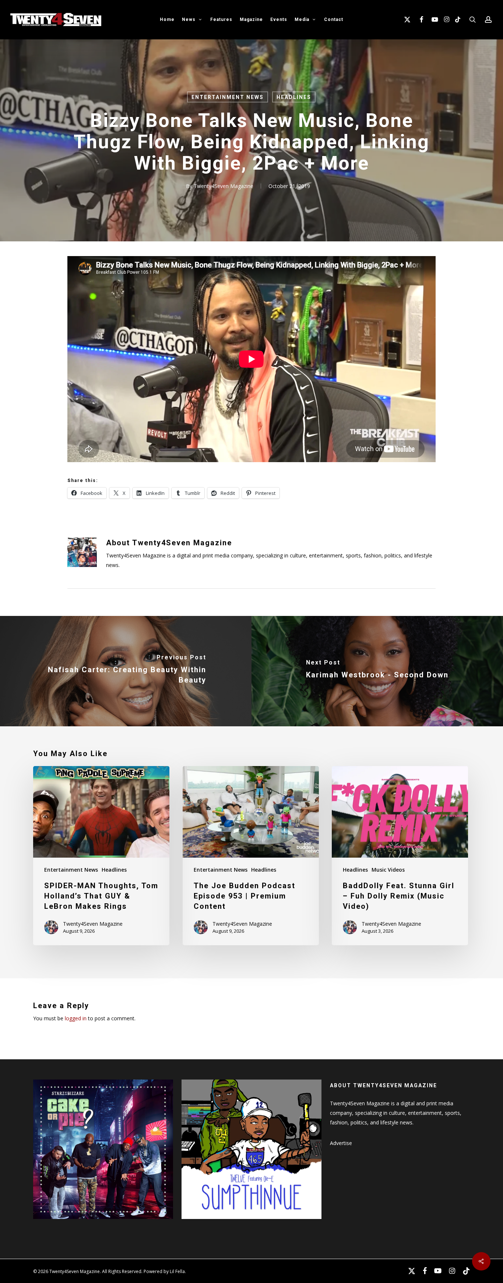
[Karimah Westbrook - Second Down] (377, 671)
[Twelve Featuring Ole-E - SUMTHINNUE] (251, 1222)
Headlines (294, 97)
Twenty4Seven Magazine (223, 185)
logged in (76, 1018)
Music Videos (388, 869)
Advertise (341, 1143)
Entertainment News (227, 97)
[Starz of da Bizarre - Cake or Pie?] (103, 1222)
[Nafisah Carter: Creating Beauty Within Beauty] (126, 671)
